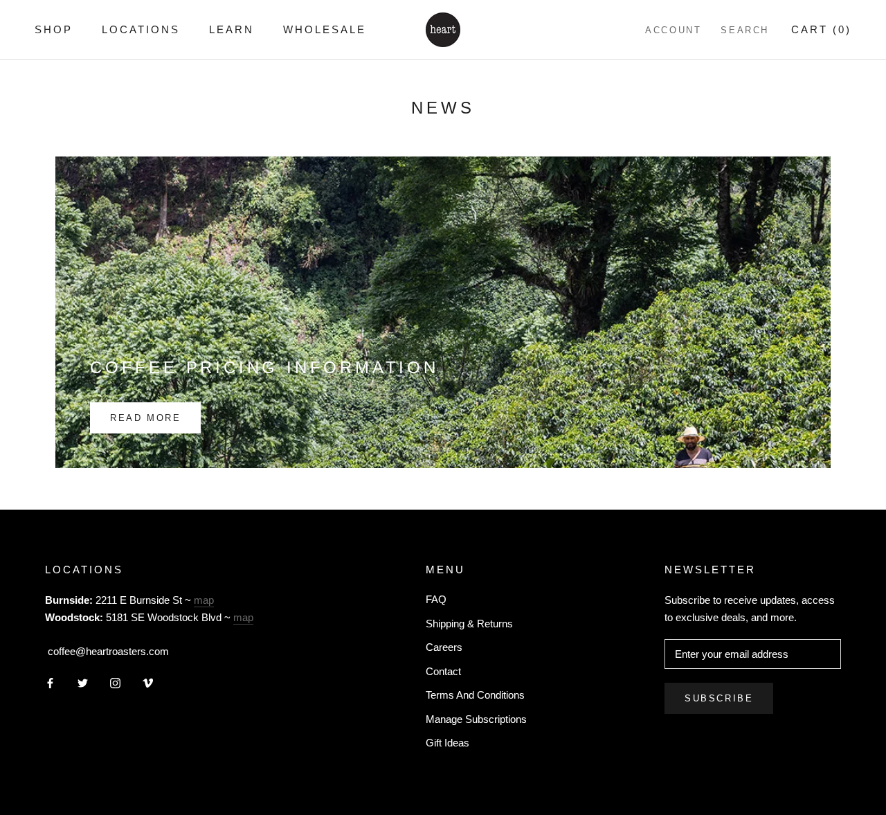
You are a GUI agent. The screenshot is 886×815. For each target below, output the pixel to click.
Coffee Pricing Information (264, 367)
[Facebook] (50, 683)
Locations (141, 29)
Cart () (821, 29)
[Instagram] (115, 683)
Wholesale (324, 29)
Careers (444, 647)
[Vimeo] (148, 683)
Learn (231, 29)
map (204, 600)
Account (673, 30)
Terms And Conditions (475, 695)
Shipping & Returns (469, 623)
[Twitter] (83, 683)
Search (745, 30)
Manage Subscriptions (476, 719)
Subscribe (719, 698)
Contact (443, 671)
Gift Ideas (447, 743)
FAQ (436, 599)
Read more (145, 418)
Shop (54, 29)
